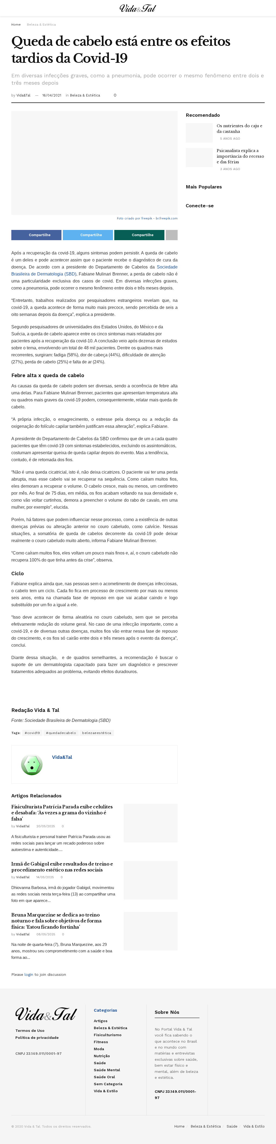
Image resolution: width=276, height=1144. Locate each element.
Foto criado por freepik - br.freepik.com (147, 218)
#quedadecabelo (61, 733)
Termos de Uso (29, 1030)
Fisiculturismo (108, 1035)
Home (16, 24)
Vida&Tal (23, 95)
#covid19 (32, 733)
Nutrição (102, 1056)
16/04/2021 (51, 95)
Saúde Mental (107, 1070)
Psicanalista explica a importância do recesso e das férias (240, 156)
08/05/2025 (45, 934)
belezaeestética (96, 733)
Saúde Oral (104, 1077)
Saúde (100, 1063)
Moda (99, 1049)
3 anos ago (229, 169)
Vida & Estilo (106, 1091)
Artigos (101, 1021)
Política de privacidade (37, 1037)
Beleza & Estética (41, 24)
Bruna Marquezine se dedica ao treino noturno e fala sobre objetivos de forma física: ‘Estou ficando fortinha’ (56, 921)
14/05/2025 (44, 877)
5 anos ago (229, 138)
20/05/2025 (45, 826)
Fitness (101, 1042)
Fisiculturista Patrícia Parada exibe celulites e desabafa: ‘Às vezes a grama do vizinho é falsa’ (61, 813)
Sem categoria (108, 1084)
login (29, 974)
